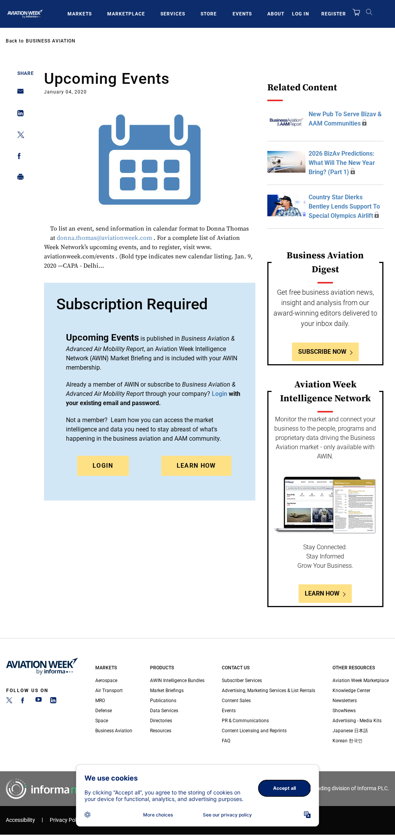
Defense (103, 710)
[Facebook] (24, 701)
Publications (163, 700)
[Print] (18, 178)
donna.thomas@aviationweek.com (104, 238)
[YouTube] (38, 701)
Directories (161, 720)
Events (242, 14)
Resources (160, 730)
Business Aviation (51, 41)
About (275, 14)
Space (101, 720)
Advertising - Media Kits (357, 720)
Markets (80, 14)
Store (209, 14)
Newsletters (345, 700)
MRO (100, 700)
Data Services (164, 710)
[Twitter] (9, 701)
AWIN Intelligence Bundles (177, 680)
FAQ (226, 740)
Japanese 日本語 (350, 730)
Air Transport (109, 690)
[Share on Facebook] (18, 157)
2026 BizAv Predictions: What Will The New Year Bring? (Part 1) (342, 163)
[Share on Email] (18, 93)
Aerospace (106, 680)
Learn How (196, 465)
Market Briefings (167, 690)
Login (103, 465)
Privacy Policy (66, 820)
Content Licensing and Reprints (254, 730)
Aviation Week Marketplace (361, 680)
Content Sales (236, 700)
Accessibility (20, 820)
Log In (300, 14)
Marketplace (126, 14)
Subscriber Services (242, 680)
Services (172, 14)
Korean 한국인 (348, 740)
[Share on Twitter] (18, 136)
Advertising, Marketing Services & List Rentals (268, 690)
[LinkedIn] (53, 701)
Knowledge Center (351, 690)
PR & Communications (245, 720)
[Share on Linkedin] (18, 115)
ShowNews (344, 710)
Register (333, 14)
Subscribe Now (322, 351)
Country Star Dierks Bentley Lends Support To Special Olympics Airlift (344, 206)
